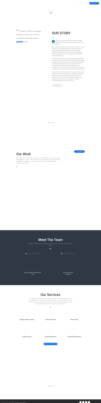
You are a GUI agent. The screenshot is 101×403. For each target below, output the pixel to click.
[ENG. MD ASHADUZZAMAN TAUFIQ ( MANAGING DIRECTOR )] (33, 253)
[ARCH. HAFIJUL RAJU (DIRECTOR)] (68, 253)
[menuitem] (72, 3)
